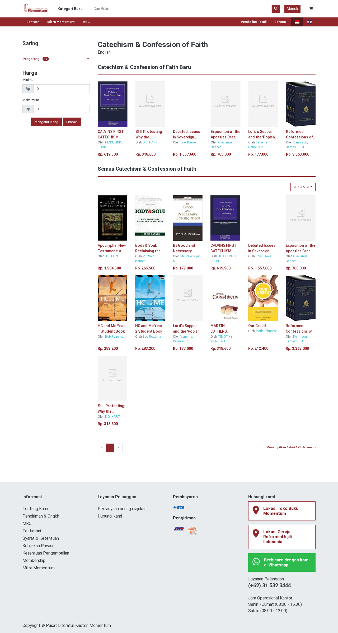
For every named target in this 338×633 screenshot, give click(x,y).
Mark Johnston (267, 331)
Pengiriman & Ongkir (40, 516)
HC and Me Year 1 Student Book (111, 328)
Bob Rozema (114, 336)
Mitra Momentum (60, 22)
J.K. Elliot (111, 256)
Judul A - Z (302, 187)
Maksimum (30, 100)
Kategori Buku (70, 9)
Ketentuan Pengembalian (45, 553)
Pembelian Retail (253, 22)
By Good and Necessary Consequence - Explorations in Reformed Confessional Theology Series (187, 248)
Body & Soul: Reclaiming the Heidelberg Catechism (148, 248)
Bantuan (32, 22)
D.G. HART (150, 142)
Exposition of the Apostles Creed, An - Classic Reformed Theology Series (225, 134)
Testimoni (31, 530)
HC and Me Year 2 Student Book (148, 328)
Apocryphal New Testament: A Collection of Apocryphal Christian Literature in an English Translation (112, 248)
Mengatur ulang (46, 122)
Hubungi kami (110, 516)
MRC (86, 22)
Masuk (292, 9)
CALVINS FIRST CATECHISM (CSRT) (111, 134)
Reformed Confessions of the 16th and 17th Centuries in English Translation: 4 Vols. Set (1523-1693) (300, 134)
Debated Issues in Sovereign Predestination (186, 134)
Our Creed (257, 326)
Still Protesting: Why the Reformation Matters (149, 134)
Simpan (72, 122)
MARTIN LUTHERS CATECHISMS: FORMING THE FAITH (222, 329)
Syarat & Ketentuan (40, 538)
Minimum (29, 80)
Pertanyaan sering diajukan (122, 508)
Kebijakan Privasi (37, 545)
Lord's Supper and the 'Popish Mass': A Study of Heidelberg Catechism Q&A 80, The (261, 134)
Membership (33, 560)
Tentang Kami (35, 508)
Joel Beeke (188, 142)
